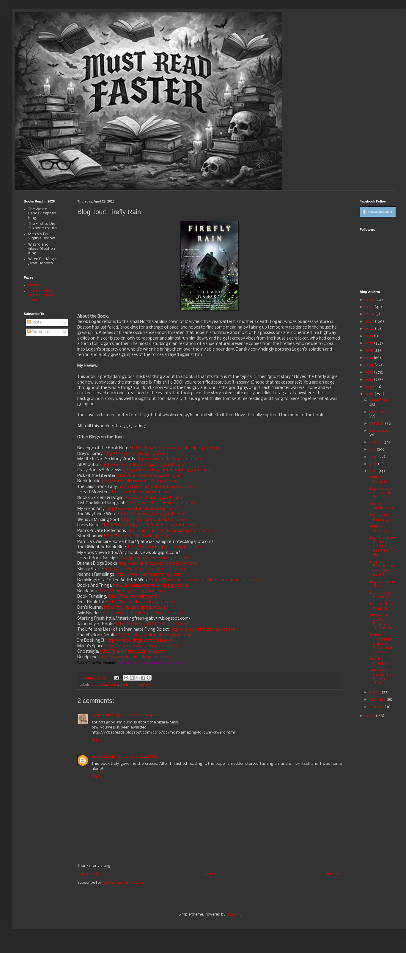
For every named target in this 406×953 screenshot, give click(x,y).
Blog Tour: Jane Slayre (382, 584)
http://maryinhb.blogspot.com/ (153, 498)
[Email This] (126, 678)
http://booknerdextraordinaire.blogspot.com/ (176, 448)
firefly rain (128, 685)
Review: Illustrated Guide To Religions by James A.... (381, 643)
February (377, 699)
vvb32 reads (103, 715)
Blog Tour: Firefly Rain (381, 506)
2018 (369, 336)
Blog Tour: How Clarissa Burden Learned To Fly (382, 546)
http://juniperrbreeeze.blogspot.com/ (153, 558)
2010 (369, 394)
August (376, 442)
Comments (41, 332)
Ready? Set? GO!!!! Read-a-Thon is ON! (381, 621)
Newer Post (89, 874)
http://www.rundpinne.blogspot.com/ (135, 657)
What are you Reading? (381, 595)
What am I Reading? (379, 517)
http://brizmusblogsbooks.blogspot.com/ (158, 563)
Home (210, 874)
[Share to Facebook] (143, 678)
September (379, 431)
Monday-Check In (379, 661)
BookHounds (103, 757)
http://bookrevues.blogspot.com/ (148, 476)
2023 (370, 322)
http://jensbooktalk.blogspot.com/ (141, 602)
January (376, 707)
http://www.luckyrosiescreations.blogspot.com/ (150, 525)
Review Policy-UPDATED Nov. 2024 (41, 295)
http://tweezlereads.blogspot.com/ (161, 503)
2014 (369, 365)
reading (143, 685)
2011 (369, 387)
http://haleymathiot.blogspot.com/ (205, 629)
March (375, 692)
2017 (369, 343)
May (373, 464)
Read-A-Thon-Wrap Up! (382, 606)
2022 (370, 329)
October (377, 424)
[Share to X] (137, 678)
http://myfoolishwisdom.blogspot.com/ (140, 481)
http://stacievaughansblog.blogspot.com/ (145, 569)
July (373, 449)
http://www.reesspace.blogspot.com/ (141, 646)
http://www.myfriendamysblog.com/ (141, 509)
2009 (370, 716)
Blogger (233, 914)
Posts (36, 322)
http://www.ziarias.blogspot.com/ (169, 459)
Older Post (331, 874)
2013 (369, 372)
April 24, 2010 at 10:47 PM (137, 715)
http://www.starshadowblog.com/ (137, 536)
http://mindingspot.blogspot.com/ (154, 520)
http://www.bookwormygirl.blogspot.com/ (144, 465)
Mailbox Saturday (379, 529)
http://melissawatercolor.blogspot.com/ (151, 585)
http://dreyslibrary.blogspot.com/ (136, 454)
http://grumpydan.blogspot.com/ (136, 607)
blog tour (99, 685)
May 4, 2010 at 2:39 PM (137, 757)
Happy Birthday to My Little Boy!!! (381, 568)
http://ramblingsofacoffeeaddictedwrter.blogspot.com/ (205, 580)
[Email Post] (116, 678)
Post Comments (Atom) (123, 883)
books (113, 685)
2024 (370, 314)
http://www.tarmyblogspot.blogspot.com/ (142, 613)
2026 (370, 300)
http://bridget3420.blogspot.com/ (133, 591)
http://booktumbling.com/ (133, 596)
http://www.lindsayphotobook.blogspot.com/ (167, 470)
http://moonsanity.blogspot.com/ (152, 514)
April (373, 471)
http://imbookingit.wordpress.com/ (140, 640)
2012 (369, 379)
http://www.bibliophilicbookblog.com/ (165, 547)
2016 (369, 350)
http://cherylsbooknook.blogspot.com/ (154, 635)
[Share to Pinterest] (149, 678)
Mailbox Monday (378, 479)
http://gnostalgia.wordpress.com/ (132, 651)
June (373, 457)
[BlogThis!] (132, 678)
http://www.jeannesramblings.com (149, 574)
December (378, 400)
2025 (369, 307)
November (378, 412)
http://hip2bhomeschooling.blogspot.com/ (169, 531)
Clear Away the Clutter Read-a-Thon (380, 676)
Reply (96, 740)
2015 (369, 358)
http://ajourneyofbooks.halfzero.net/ (152, 624)
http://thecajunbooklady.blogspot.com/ (157, 487)
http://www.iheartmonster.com (139, 492)
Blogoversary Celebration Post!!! (381, 493)
